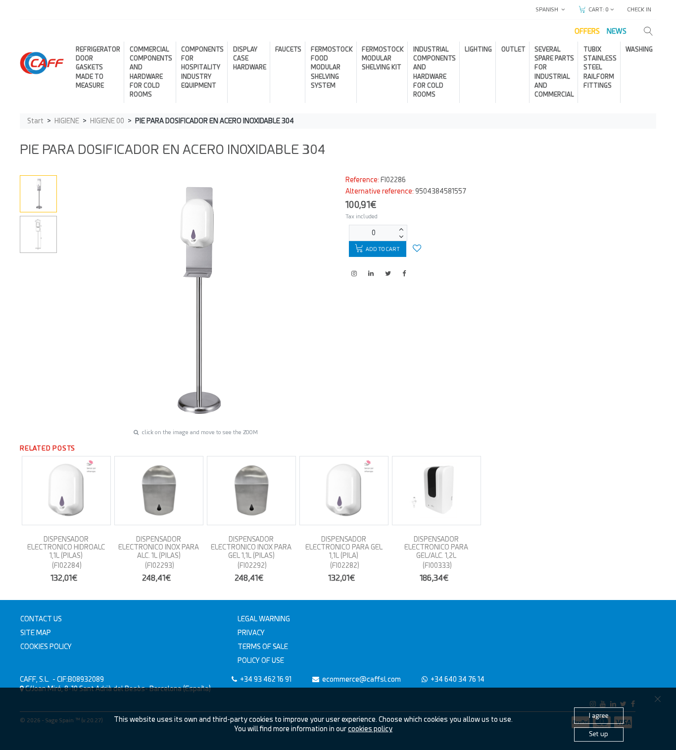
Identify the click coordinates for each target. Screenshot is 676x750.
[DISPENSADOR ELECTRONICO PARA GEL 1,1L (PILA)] (344, 490)
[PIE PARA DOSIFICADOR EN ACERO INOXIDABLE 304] (38, 193)
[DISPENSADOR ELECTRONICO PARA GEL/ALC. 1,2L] (436, 490)
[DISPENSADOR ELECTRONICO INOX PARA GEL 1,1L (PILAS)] (251, 490)
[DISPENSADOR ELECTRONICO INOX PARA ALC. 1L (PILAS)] (159, 490)
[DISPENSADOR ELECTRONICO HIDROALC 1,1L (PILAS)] (66, 490)
